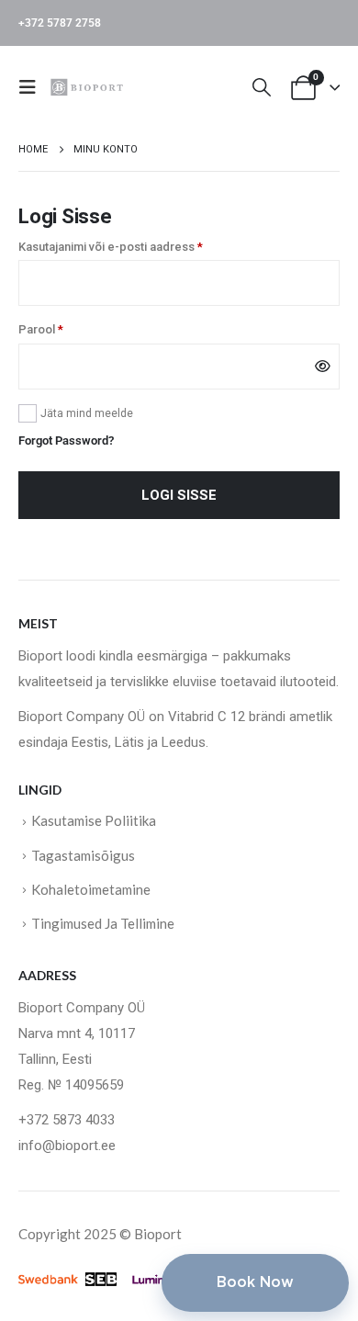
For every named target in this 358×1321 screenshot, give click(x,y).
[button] (33, 87)
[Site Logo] (89, 86)
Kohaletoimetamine (91, 889)
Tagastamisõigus (83, 855)
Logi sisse (179, 495)
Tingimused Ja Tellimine (102, 923)
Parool (60, 328)
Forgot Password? (66, 440)
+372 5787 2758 (59, 23)
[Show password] (323, 367)
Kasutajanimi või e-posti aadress (129, 245)
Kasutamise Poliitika (93, 820)
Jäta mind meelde (86, 413)
